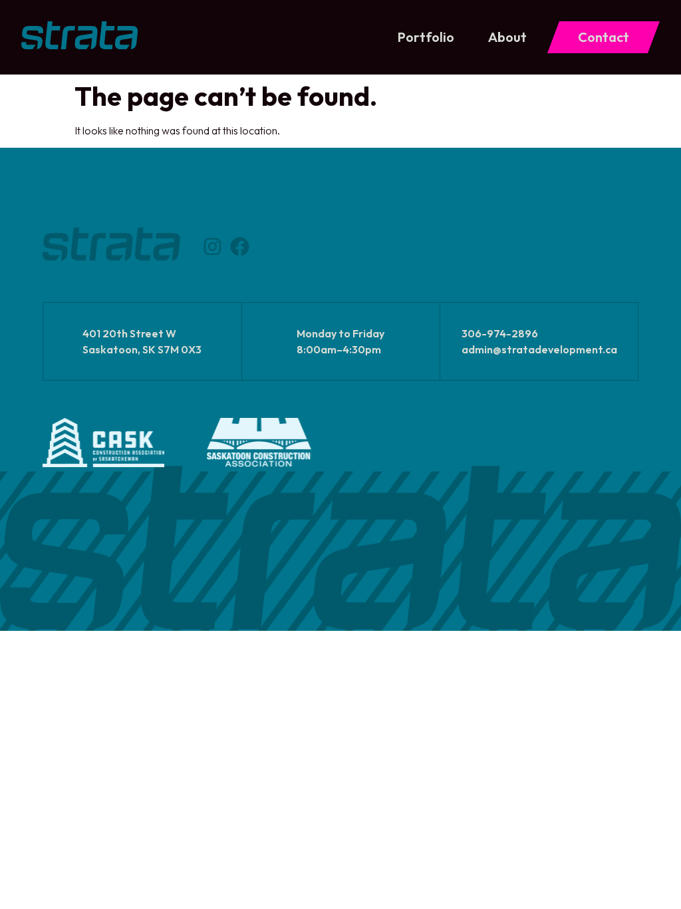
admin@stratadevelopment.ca (539, 349)
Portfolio (426, 37)
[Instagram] (212, 246)
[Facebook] (239, 246)
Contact (603, 37)
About (507, 37)
